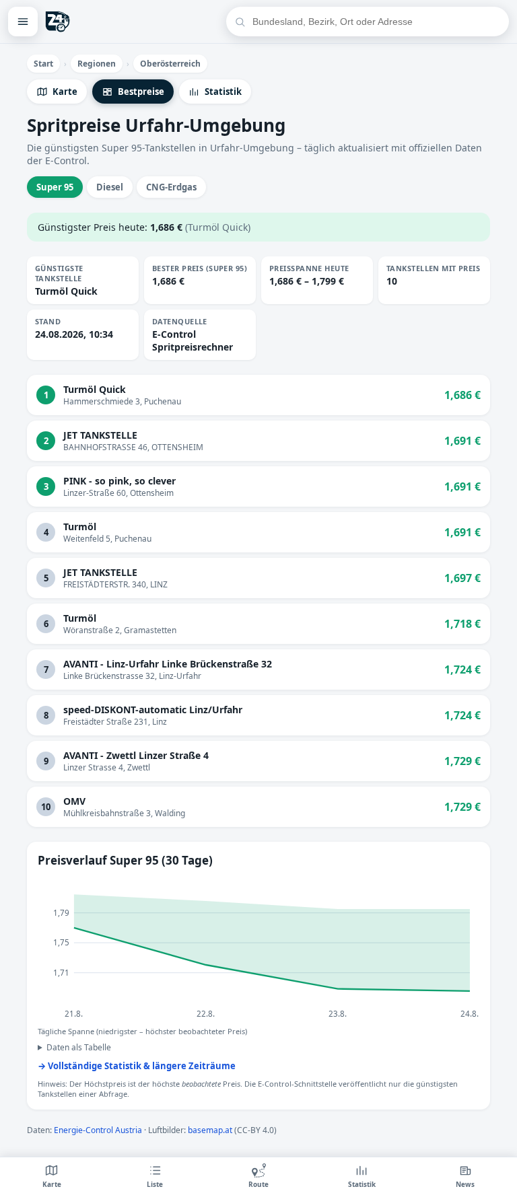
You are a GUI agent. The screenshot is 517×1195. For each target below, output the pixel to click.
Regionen (96, 63)
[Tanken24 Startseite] (57, 21)
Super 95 (54, 187)
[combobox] (376, 21)
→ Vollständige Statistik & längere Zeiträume (137, 1066)
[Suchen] (240, 21)
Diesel (109, 187)
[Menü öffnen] (23, 21)
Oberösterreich (170, 63)
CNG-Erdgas (171, 187)
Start (43, 63)
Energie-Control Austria (98, 1130)
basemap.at (210, 1130)
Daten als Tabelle (78, 1047)
